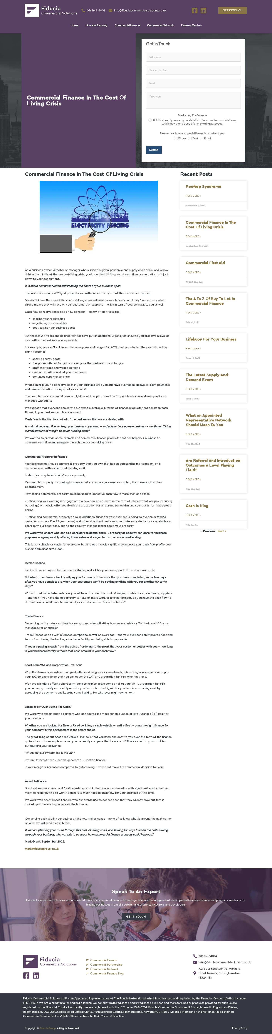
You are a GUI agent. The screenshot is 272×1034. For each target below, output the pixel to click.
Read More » (193, 196)
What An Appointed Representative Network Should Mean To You (208, 420)
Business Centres (191, 25)
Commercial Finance (127, 25)
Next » (222, 531)
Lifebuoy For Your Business (211, 339)
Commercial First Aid (205, 263)
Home (74, 25)
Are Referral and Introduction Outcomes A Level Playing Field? (213, 465)
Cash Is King (197, 506)
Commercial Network (160, 25)
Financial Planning (96, 25)
